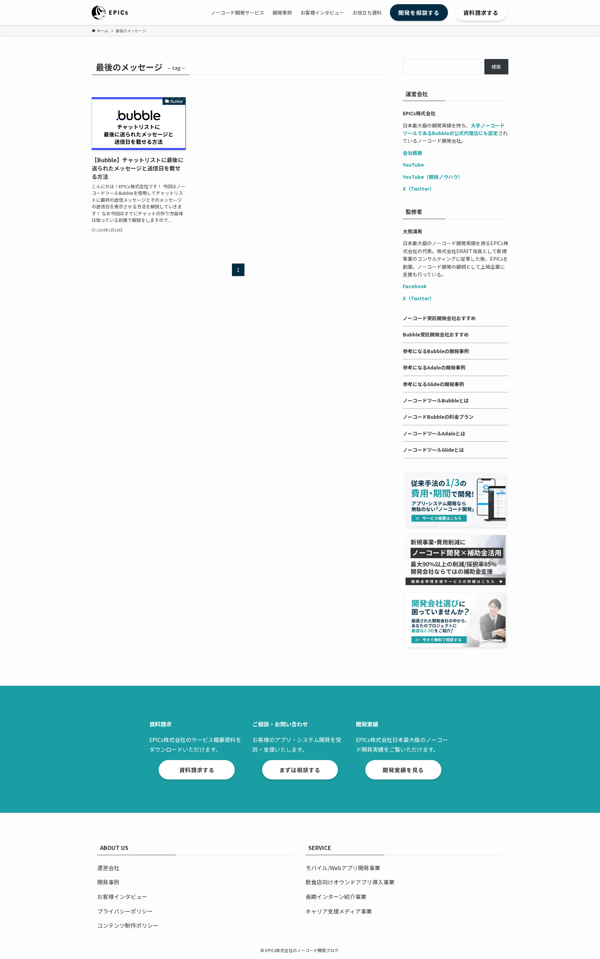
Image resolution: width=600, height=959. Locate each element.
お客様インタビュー (122, 896)
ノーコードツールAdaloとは (434, 433)
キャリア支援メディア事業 (339, 911)
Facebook (414, 286)
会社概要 (412, 152)
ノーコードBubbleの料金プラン (438, 416)
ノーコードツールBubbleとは (436, 400)
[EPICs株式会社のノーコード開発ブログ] (110, 12)
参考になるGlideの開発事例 (433, 384)
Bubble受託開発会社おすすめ (436, 334)
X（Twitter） (418, 188)
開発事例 (108, 882)
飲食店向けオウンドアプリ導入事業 (350, 882)
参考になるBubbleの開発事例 (436, 351)
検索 (496, 66)
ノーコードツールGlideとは (433, 449)
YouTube (413, 164)
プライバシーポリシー (125, 911)
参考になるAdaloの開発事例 (434, 367)
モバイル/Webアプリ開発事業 (343, 868)
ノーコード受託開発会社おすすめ (439, 318)
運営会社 (108, 868)
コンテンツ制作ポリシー (127, 925)
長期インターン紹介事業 (336, 896)
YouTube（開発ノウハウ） (433, 176)
